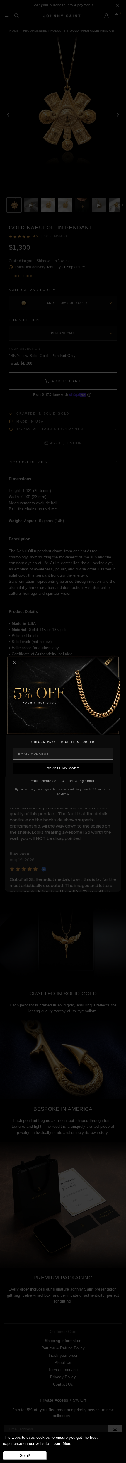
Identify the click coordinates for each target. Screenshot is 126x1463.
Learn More (61, 1443)
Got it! (25, 1455)
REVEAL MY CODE (63, 768)
